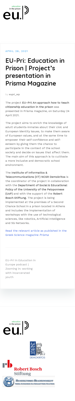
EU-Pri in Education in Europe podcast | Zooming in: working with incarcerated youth (20, 269)
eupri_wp (14, 94)
